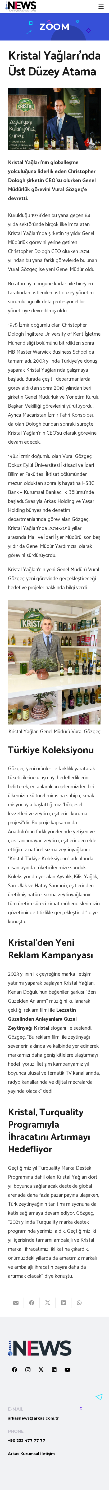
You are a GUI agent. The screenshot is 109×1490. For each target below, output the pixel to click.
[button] (101, 6)
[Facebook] (14, 1369)
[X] (41, 1369)
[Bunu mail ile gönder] (16, 1303)
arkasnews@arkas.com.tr (33, 1418)
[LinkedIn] (54, 1369)
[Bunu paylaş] (32, 1303)
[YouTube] (67, 1369)
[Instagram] (27, 1369)
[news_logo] (20, 6)
